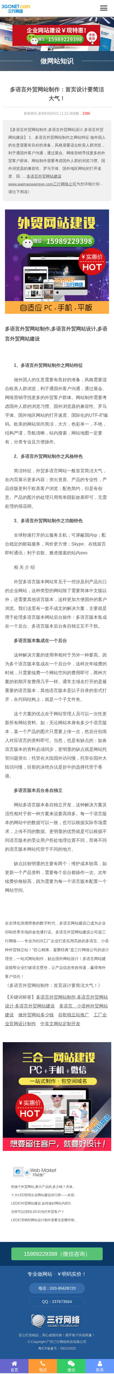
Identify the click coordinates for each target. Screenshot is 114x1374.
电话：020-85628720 (57, 1288)
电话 (43, 1370)
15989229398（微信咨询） (57, 1254)
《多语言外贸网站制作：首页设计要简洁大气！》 (53, 985)
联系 (100, 1370)
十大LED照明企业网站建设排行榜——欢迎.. (43, 1195)
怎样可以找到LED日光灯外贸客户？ (37, 1212)
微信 (71, 1370)
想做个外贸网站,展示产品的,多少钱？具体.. (42, 1187)
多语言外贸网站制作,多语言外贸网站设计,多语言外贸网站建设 (56, 334)
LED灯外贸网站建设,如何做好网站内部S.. (41, 1203)
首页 (14, 1370)
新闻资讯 (30, 113)
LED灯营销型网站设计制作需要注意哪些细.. (43, 1220)
